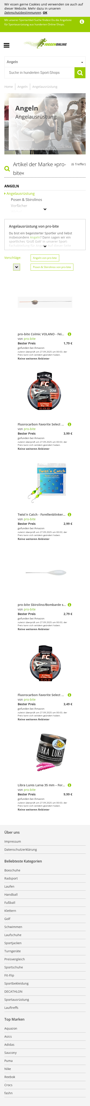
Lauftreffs (11, 1008)
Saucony (10, 1053)
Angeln (22, 87)
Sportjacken (13, 943)
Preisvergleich (14, 959)
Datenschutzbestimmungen (22, 12)
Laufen (9, 886)
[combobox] (45, 61)
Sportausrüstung (16, 999)
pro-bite (30, 339)
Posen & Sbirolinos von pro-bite (52, 267)
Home (8, 87)
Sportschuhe (13, 967)
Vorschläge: (12, 258)
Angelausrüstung (44, 87)
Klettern (10, 911)
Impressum (12, 841)
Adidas (9, 1044)
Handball (11, 894)
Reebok (9, 1077)
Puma (8, 1061)
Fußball (9, 902)
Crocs (8, 1085)
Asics (8, 1036)
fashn (8, 1093)
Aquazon (10, 1028)
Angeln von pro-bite (45, 258)
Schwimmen (13, 927)
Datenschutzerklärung (20, 849)
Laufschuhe (12, 935)
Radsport (11, 878)
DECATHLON (13, 991)
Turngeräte (12, 951)
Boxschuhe (12, 870)
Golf (7, 919)
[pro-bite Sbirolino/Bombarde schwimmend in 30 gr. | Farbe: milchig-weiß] (69, 604)
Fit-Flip (9, 975)
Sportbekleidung (16, 983)
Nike (7, 1069)
